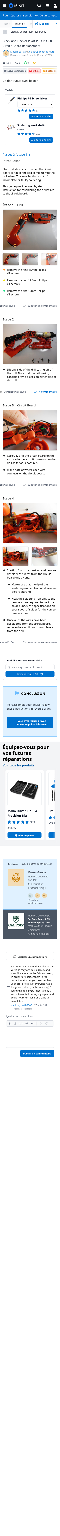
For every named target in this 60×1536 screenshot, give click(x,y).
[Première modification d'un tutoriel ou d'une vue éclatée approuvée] (44, 895)
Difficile (36, 70)
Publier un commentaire (37, 1053)
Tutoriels (20, 23)
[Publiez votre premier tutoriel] (37, 895)
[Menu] (4, 6)
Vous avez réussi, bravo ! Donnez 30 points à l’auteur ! (32, 722)
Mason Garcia (18, 51)
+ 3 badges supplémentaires (35, 901)
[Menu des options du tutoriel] (56, 24)
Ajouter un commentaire (30, 658)
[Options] (5, 32)
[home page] (16, 5)
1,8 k (8, 62)
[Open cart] (47, 5)
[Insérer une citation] (32, 1023)
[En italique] (15, 1023)
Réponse (18, 1008)
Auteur (13, 864)
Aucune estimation (16, 70)
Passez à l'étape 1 (15, 154)
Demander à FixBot (27, 674)
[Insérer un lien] (26, 1023)
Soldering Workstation (32, 125)
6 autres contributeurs (41, 51)
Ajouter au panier (41, 116)
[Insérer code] (21, 1023)
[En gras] (9, 1023)
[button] (39, 5)
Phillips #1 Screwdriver (32, 98)
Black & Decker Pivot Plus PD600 (28, 31)
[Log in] (55, 5)
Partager (28, 1008)
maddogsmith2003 (21, 1005)
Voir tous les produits (18, 765)
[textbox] (30, 1038)
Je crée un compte (45, 15)
